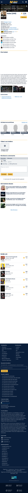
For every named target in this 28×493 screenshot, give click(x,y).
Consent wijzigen (22, 472)
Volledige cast (24, 122)
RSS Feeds (12, 473)
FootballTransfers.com (6, 446)
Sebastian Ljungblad (13, 29)
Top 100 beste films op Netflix (8, 386)
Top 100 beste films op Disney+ (8, 387)
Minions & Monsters (6, 358)
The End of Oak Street (6, 360)
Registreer (5, 469)
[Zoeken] (23, 2)
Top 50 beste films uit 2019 (7, 394)
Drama (10, 21)
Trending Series (18, 345)
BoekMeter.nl (4, 456)
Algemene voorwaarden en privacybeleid (9, 472)
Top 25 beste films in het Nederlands (9, 396)
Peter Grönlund (13, 27)
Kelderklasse (4, 461)
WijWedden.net (5, 459)
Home (2, 4)
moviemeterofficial (7, 437)
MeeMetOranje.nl (5, 465)
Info (2, 8)
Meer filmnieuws (14, 209)
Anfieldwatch (4, 463)
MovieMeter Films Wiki (10, 470)
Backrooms (4, 355)
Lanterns (18, 347)
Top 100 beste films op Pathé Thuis (9, 389)
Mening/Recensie (13, 163)
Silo (16, 350)
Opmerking (5, 163)
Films (6, 4)
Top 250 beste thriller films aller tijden (9, 379)
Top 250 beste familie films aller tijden (10, 381)
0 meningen (9, 158)
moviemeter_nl (6, 441)
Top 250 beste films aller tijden (8, 376)
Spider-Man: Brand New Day (7, 349)
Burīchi (17, 348)
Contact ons (11, 469)
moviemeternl (6, 439)
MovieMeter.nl (5, 453)
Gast (4, 160)
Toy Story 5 (4, 351)
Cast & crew (7, 8)
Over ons (16, 469)
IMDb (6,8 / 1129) (18, 96)
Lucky (17, 358)
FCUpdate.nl (4, 449)
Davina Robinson (4, 30)
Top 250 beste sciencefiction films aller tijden (11, 377)
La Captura (4, 356)
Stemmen (14, 8)
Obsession (4, 347)
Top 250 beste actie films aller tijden (9, 382)
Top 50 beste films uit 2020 (7, 391)
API (17, 473)
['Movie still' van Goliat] (6, 89)
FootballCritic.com (5, 448)
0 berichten (3, 158)
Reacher (17, 353)
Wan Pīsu (18, 355)
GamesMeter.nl (5, 458)
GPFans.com (4, 451)
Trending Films (4, 345)
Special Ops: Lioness (20, 352)
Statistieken (20, 8)
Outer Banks (18, 357)
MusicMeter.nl (5, 454)
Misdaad (6, 21)
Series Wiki (19, 470)
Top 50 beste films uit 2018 (7, 393)
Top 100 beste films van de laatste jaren (10, 384)
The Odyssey (4, 353)
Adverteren (22, 469)
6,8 (15, 31)
